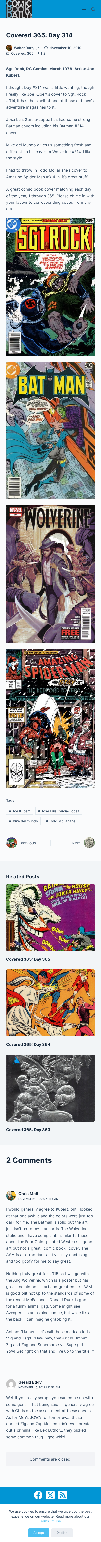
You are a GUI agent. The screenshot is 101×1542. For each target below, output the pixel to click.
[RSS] (62, 1495)
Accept (38, 1533)
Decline (62, 1533)
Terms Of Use (50, 1521)
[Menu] (84, 9)
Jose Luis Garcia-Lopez (58, 811)
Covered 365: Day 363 (28, 1129)
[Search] (93, 9)
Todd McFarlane (60, 821)
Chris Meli (28, 1193)
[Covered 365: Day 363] (50, 1088)
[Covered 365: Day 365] (50, 917)
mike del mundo (23, 821)
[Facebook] (38, 1495)
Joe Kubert (19, 811)
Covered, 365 (22, 53)
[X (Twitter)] (50, 1495)
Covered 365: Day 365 (28, 959)
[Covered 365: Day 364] (50, 1002)
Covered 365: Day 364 (28, 1044)
